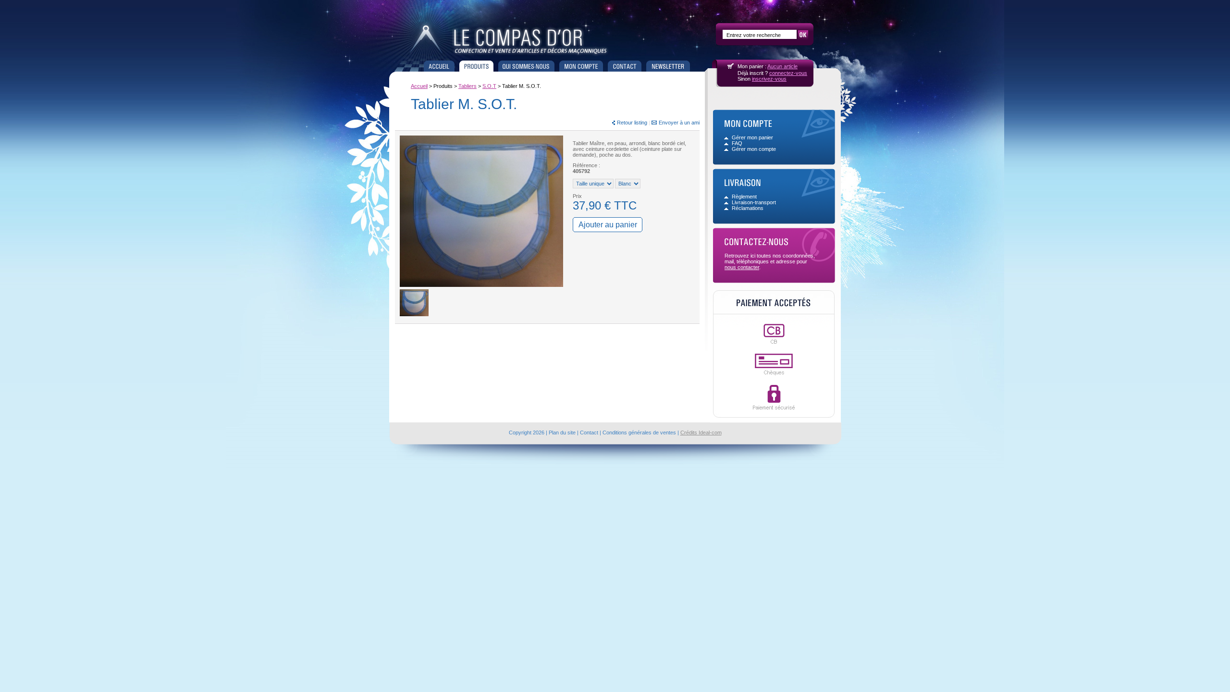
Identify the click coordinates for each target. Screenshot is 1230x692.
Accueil (439, 66)
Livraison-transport (754, 202)
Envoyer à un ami (679, 122)
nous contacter (742, 267)
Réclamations (747, 208)
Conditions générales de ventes (639, 432)
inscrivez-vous (769, 79)
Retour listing (632, 122)
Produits (476, 66)
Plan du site (562, 432)
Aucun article (782, 66)
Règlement (744, 196)
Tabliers (467, 86)
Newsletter (668, 66)
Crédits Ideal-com (701, 432)
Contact (624, 66)
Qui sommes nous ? (526, 66)
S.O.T (489, 86)
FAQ (737, 143)
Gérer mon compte (754, 149)
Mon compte (581, 66)
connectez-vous (788, 73)
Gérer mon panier (752, 137)
